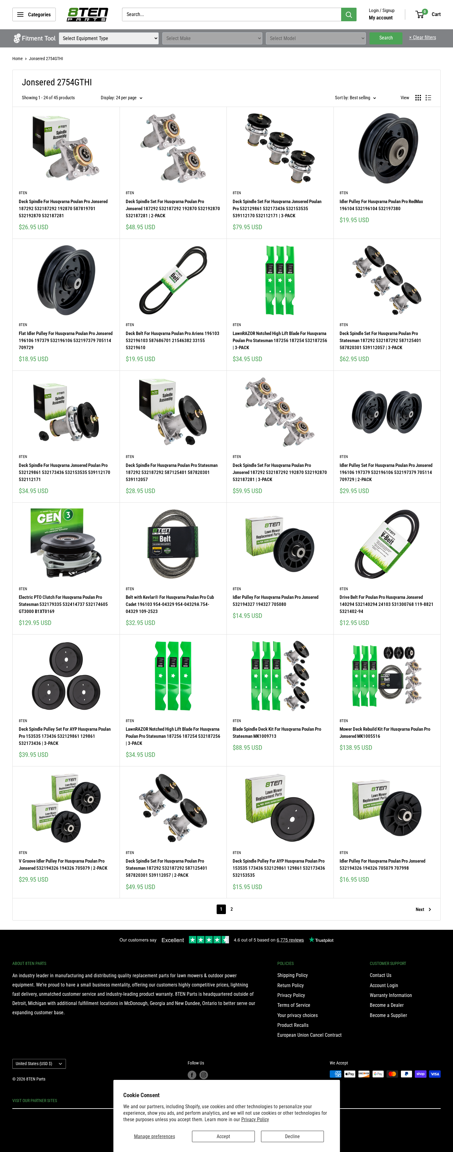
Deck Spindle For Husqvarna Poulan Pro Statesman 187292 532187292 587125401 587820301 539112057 (172, 473)
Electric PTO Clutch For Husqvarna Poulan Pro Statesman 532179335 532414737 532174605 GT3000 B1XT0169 (63, 604)
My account (381, 17)
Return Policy (290, 985)
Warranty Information (391, 995)
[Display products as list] (428, 97)
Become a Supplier (388, 1015)
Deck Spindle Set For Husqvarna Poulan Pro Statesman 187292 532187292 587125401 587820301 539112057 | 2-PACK (166, 868)
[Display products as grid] (418, 97)
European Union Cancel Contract (309, 1035)
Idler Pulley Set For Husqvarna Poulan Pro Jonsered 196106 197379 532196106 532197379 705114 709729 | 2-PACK (386, 473)
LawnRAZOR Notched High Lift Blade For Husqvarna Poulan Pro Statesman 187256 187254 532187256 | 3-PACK (280, 341)
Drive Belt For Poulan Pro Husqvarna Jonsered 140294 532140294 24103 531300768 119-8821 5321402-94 (387, 604)
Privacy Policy (255, 1119)
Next (420, 909)
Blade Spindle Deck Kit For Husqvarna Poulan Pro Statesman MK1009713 (277, 732)
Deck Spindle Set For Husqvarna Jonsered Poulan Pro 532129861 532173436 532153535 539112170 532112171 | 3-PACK (277, 209)
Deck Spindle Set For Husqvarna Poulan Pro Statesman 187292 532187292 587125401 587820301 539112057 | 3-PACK (380, 341)
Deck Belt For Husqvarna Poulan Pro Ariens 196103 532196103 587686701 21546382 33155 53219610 (172, 341)
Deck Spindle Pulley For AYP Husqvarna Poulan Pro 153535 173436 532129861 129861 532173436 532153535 (279, 868)
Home (17, 58)
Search (386, 38)
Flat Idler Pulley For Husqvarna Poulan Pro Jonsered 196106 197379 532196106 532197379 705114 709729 (65, 341)
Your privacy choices (297, 1015)
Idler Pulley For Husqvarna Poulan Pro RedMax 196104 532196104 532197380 (381, 205)
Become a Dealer (387, 1005)
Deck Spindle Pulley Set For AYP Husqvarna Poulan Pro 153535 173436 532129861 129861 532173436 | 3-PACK (65, 736)
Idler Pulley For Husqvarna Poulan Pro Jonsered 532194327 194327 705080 (275, 600)
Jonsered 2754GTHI (46, 58)
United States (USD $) (34, 1063)
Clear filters (422, 37)
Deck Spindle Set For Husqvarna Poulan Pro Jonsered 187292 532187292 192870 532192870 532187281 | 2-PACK (173, 209)
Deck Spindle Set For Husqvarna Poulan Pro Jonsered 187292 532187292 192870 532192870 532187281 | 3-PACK (280, 473)
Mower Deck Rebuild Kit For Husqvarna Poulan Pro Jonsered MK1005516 (385, 732)
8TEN (23, 192)
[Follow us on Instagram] (203, 1074)
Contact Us (380, 975)
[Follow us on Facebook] (192, 1074)
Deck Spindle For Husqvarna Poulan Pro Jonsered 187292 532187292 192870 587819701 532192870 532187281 (63, 209)
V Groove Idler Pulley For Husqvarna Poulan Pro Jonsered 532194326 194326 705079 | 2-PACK (63, 864)
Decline (292, 1136)
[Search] (349, 14)
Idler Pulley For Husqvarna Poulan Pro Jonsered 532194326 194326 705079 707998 (382, 864)
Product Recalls (292, 1025)
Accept (223, 1136)
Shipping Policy (292, 975)
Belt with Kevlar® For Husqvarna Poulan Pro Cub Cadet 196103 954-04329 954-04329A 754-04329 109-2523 (170, 604)
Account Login (384, 985)
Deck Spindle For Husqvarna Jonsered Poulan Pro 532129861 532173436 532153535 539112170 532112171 (64, 473)
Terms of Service (293, 1005)
